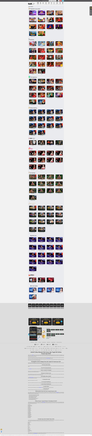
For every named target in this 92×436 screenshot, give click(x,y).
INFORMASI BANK (44, 342)
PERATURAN (39, 342)
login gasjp (40, 387)
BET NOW (34, 322)
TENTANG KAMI (32, 342)
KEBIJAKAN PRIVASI (53, 342)
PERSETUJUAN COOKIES (59, 342)
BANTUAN (36, 342)
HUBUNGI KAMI (48, 342)
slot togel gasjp (35, 433)
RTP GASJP (57, 392)
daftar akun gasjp (31, 377)
